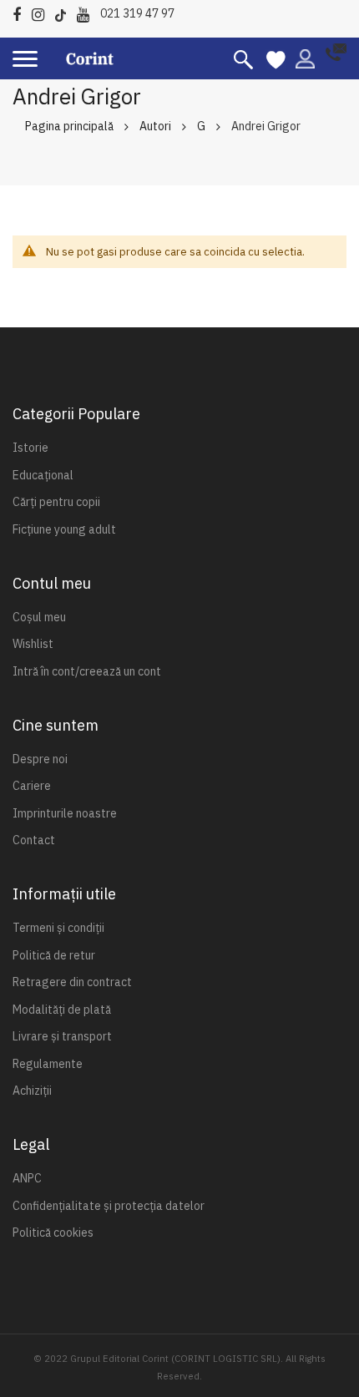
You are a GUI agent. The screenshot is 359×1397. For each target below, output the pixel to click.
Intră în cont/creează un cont (87, 671)
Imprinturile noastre (65, 813)
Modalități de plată (62, 1009)
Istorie (30, 447)
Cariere (32, 785)
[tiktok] (64, 12)
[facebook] (21, 12)
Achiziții (32, 1090)
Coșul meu (39, 617)
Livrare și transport (62, 1036)
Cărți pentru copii (56, 501)
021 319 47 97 (137, 13)
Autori (155, 126)
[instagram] (42, 12)
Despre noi (40, 759)
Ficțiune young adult (64, 529)
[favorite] (275, 58)
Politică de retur (54, 955)
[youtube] (87, 12)
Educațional (43, 475)
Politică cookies (53, 1232)
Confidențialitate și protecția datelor (109, 1205)
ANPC (27, 1178)
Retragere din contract (72, 982)
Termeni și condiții (58, 927)
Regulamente (48, 1063)
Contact (34, 840)
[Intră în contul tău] (305, 57)
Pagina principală (69, 126)
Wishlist (33, 643)
